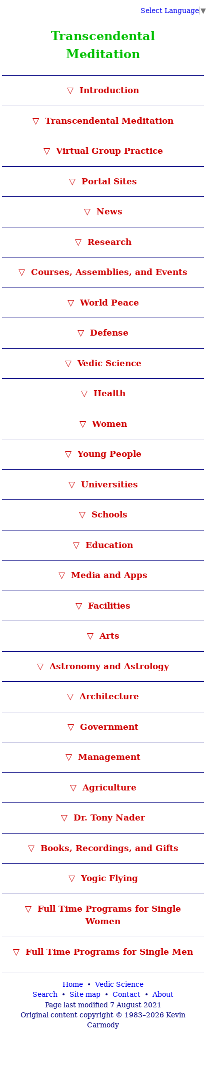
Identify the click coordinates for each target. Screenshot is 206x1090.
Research (108, 242)
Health (108, 393)
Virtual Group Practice (108, 151)
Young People (108, 454)
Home (72, 984)
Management (107, 757)
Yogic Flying (108, 878)
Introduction (107, 90)
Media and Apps (108, 575)
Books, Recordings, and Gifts (108, 848)
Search (45, 994)
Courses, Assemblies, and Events (108, 272)
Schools (108, 514)
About (163, 994)
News (108, 211)
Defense (107, 333)
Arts (108, 636)
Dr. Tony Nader (107, 817)
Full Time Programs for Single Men (107, 952)
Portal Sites (107, 181)
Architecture (107, 696)
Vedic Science (108, 363)
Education (107, 545)
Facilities (107, 606)
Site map (85, 994)
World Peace (108, 303)
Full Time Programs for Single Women (107, 915)
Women (108, 424)
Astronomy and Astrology (107, 666)
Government (107, 727)
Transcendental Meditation (108, 121)
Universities (108, 484)
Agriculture (108, 787)
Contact (126, 994)
